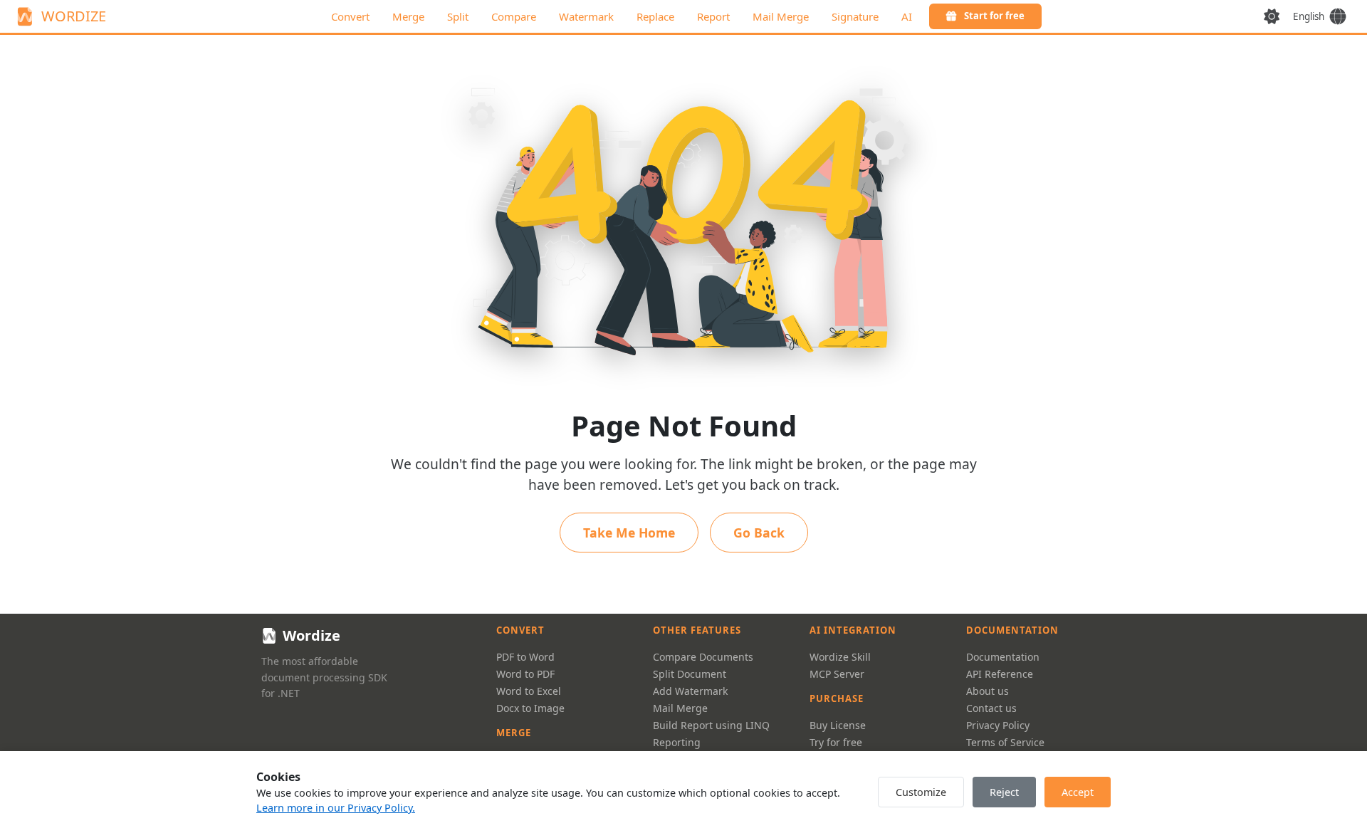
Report (713, 16)
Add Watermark (690, 691)
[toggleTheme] (1274, 16)
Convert (350, 16)
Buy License (838, 725)
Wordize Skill (840, 657)
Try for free (836, 742)
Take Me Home (629, 531)
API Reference (999, 674)
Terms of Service (1005, 742)
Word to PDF (525, 674)
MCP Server (837, 674)
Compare (513, 16)
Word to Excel (528, 691)
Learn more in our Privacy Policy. (335, 807)
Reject (1004, 792)
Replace (655, 16)
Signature (855, 16)
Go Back (759, 531)
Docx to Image (530, 708)
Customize (921, 792)
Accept (1078, 792)
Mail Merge (781, 16)
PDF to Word (525, 657)
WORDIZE (73, 16)
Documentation (1002, 657)
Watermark (586, 16)
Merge (408, 16)
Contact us (991, 708)
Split (457, 16)
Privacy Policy (998, 725)
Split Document (689, 674)
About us (987, 691)
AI (906, 16)
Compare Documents (703, 657)
